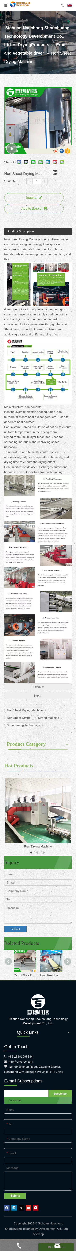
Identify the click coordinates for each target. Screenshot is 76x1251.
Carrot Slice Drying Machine (25, 975)
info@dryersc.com (21, 1061)
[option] (38, 813)
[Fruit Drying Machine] (38, 810)
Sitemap (38, 1234)
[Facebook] (7, 1208)
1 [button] (32, 852)
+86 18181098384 (20, 1056)
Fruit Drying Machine (38, 846)
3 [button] (44, 852)
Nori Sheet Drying (19, 717)
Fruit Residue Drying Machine (51, 975)
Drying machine (48, 717)
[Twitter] (21, 1208)
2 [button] (38, 852)
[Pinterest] (35, 1208)
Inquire (31, 197)
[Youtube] (28, 1208)
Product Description (21, 231)
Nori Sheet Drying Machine (25, 710)
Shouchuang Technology (23, 725)
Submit (15, 929)
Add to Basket (31, 208)
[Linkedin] (14, 1208)
